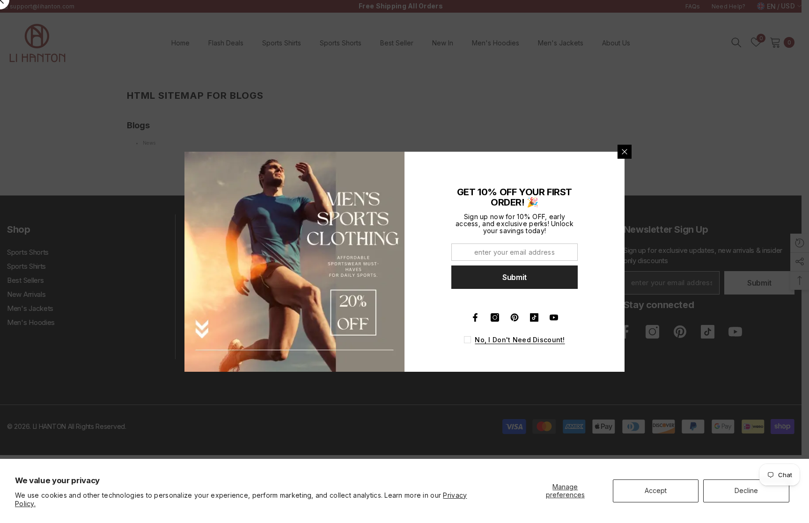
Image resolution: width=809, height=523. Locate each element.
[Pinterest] (514, 317)
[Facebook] (475, 317)
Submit (514, 277)
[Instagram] (495, 317)
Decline (746, 490)
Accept (656, 490)
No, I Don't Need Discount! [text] (520, 340)
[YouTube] (554, 317)
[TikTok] (534, 317)
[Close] (625, 152)
